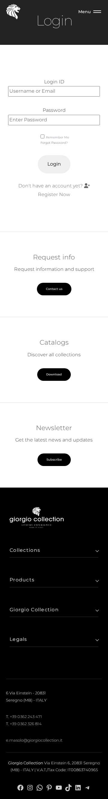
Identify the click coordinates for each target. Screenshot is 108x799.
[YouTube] (58, 787)
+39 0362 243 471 (26, 716)
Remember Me (57, 137)
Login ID (54, 82)
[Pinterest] (49, 787)
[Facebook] (20, 787)
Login (54, 164)
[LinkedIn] (78, 787)
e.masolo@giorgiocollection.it (34, 740)
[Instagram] (30, 787)
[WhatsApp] (39, 787)
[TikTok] (68, 787)
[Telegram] (87, 787)
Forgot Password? (54, 143)
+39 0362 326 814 (26, 723)
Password (54, 110)
